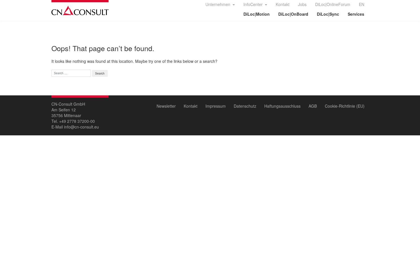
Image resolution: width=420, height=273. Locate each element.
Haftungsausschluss (282, 106)
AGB (313, 106)
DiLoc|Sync (328, 14)
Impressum (215, 106)
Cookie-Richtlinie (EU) (345, 106)
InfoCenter (253, 4)
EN (361, 4)
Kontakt (282, 4)
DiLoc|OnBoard (293, 14)
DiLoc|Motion (256, 14)
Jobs (302, 4)
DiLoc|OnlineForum (332, 4)
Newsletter (166, 106)
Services (356, 14)
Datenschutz (245, 106)
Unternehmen (218, 4)
